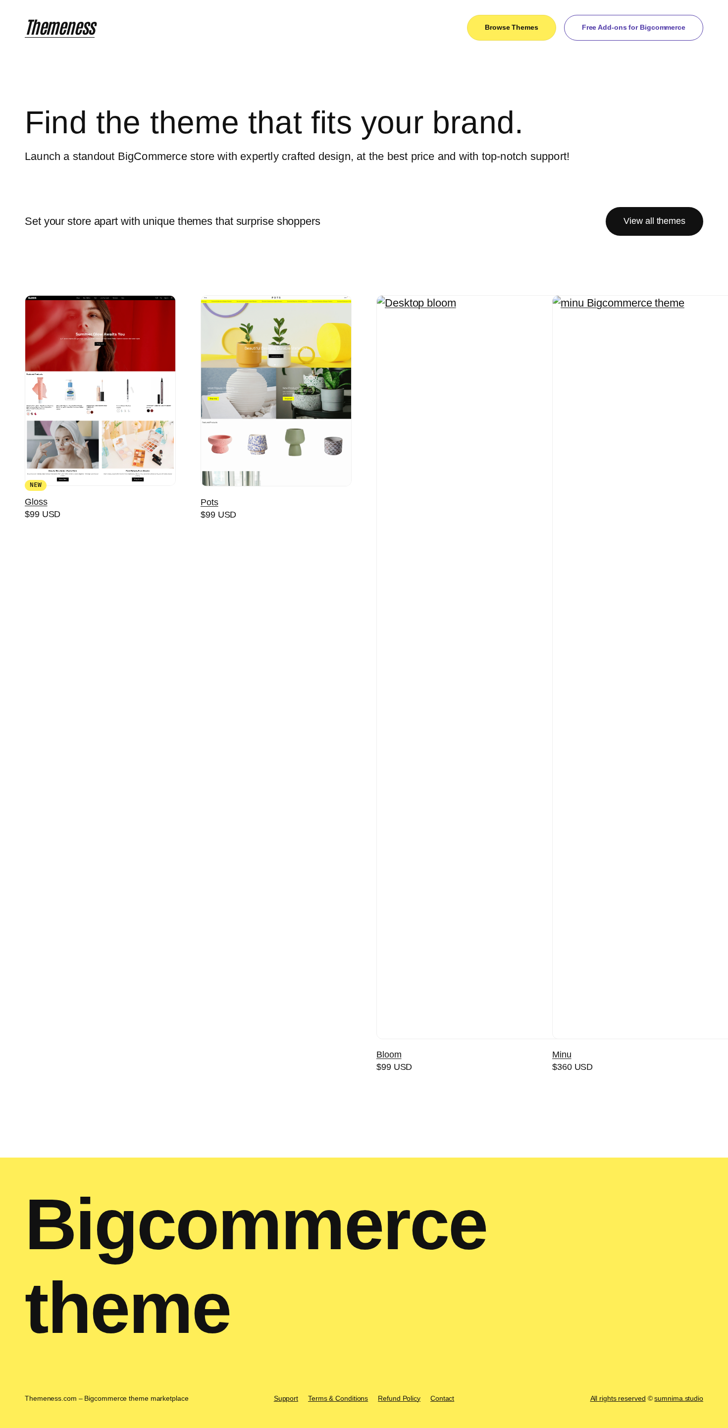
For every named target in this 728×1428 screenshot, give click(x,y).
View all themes (654, 221)
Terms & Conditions (338, 1398)
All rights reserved (618, 1398)
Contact (442, 1398)
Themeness (60, 25)
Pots (209, 502)
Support (286, 1398)
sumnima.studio (678, 1398)
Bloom (389, 1054)
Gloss (36, 502)
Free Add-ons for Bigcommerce (633, 27)
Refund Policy (399, 1398)
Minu (562, 1054)
